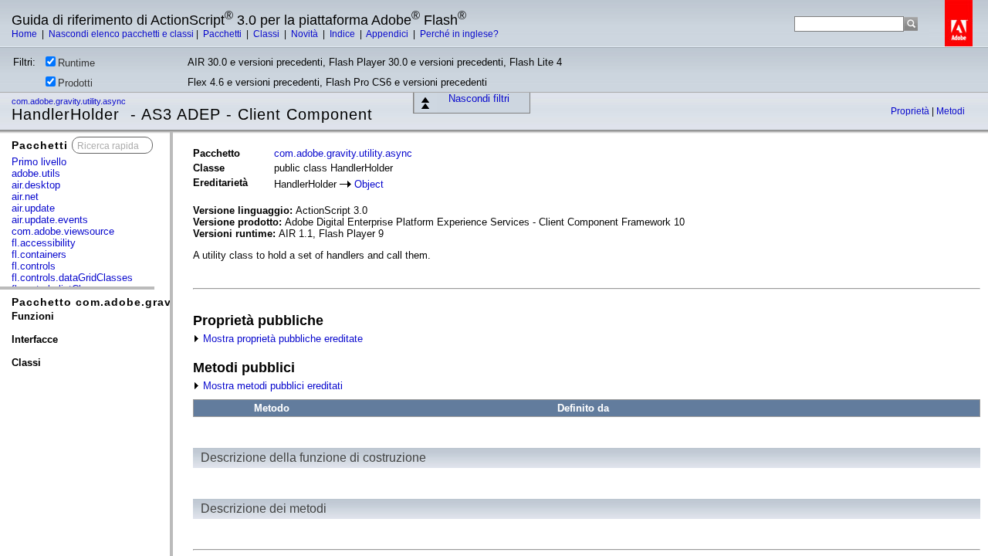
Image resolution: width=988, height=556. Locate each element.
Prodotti (75, 83)
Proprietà (911, 111)
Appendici (388, 34)
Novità (305, 34)
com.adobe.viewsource (63, 231)
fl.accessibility (44, 243)
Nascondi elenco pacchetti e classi (121, 34)
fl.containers (39, 254)
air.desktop (36, 185)
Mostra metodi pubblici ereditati (271, 386)
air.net (25, 196)
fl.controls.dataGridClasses (72, 277)
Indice (343, 34)
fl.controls (34, 266)
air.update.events (50, 219)
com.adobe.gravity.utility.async (70, 101)
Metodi (950, 111)
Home (25, 34)
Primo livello (39, 162)
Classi (267, 34)
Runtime (76, 63)
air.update (33, 208)
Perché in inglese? (459, 34)
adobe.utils (36, 173)
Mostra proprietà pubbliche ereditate (281, 338)
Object (369, 184)
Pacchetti (223, 34)
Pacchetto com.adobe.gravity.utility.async (138, 302)
